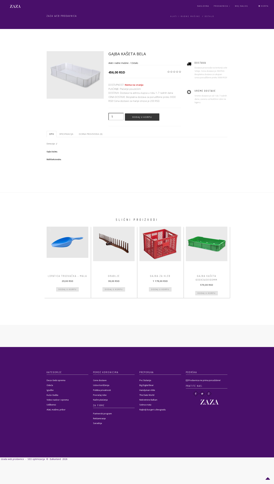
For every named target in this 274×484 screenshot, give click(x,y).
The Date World (146, 395)
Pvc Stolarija (145, 380)
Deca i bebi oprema (56, 380)
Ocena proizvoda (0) (90, 134)
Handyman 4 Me (147, 390)
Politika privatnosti (102, 390)
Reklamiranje (99, 418)
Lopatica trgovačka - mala (67, 275)
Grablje (114, 275)
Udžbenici (51, 404)
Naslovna (203, 6)
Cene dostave (100, 380)
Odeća (50, 385)
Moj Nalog (241, 6)
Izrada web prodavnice (12, 459)
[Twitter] (202, 394)
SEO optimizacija (36, 459)
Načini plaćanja (100, 399)
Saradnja (97, 423)
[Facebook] (196, 394)
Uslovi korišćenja (101, 385)
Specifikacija (66, 134)
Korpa (264, 6)
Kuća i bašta (52, 395)
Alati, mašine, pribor (56, 409)
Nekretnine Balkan (148, 399)
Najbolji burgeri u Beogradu (152, 409)
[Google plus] (209, 394)
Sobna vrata (145, 404)
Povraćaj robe (100, 395)
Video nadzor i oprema (58, 399)
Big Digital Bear (146, 385)
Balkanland (55, 459)
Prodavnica (221, 6)
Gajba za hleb (160, 275)
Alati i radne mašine (185, 16)
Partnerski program (102, 413)
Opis (51, 134)
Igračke (50, 390)
